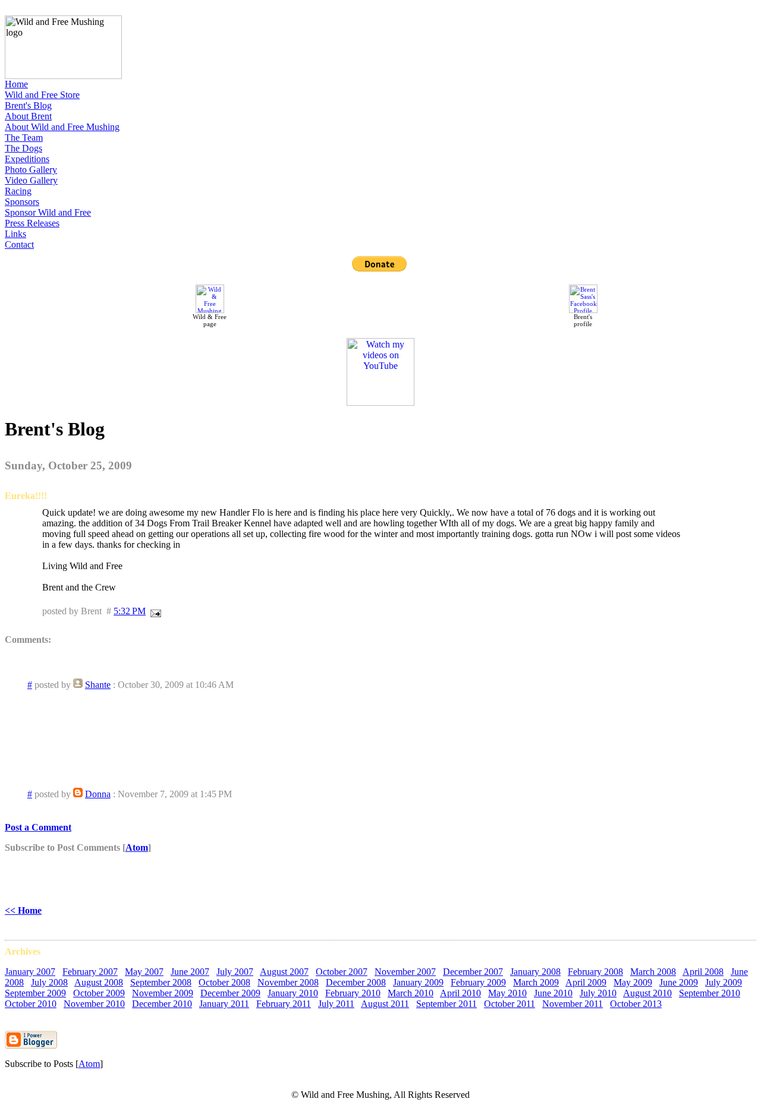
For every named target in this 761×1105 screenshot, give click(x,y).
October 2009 (99, 993)
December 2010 (162, 1004)
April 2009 (585, 982)
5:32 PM (130, 611)
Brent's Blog (28, 105)
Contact (19, 244)
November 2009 (162, 993)
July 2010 (598, 993)
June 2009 (678, 982)
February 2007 (90, 972)
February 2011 (283, 1004)
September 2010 (709, 993)
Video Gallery (31, 180)
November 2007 (405, 972)
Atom (136, 847)
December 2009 (230, 993)
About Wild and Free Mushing (62, 127)
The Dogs (23, 148)
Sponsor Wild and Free (48, 212)
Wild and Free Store (42, 95)
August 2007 (284, 972)
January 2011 (224, 1004)
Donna (98, 794)
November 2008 (288, 982)
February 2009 (478, 982)
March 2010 (410, 993)
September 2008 (160, 982)
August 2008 (98, 982)
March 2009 (536, 982)
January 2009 (418, 982)
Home (16, 84)
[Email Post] (153, 611)
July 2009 (723, 982)
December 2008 (356, 982)
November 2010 (94, 1004)
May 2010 (507, 993)
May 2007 (144, 972)
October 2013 (636, 1004)
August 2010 (647, 993)
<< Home (23, 910)
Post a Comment (38, 827)
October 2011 (509, 1004)
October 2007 (341, 972)
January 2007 (30, 972)
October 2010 (30, 1004)
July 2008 (49, 982)
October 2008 (224, 982)
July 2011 (336, 1004)
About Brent (28, 116)
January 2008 (535, 972)
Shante (98, 685)
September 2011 (446, 1004)
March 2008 (653, 972)
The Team (24, 137)
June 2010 (553, 993)
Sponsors (22, 202)
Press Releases (32, 223)
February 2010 (352, 993)
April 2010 (460, 993)
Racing (18, 191)
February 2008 (595, 972)
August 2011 (385, 1004)
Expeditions (27, 159)
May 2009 (633, 982)
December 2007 (473, 972)
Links (15, 234)
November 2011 (572, 1004)
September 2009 (35, 993)
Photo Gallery (31, 170)
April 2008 (703, 972)
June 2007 (190, 972)
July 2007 (234, 972)
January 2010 (293, 993)
